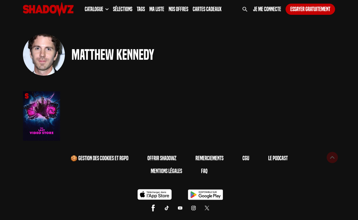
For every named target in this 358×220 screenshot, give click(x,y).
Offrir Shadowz (161, 158)
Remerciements (209, 158)
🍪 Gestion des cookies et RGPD (99, 158)
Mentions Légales (166, 171)
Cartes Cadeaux (207, 9)
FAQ (204, 171)
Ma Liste (156, 9)
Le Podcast (278, 158)
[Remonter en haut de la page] (332, 157)
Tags (141, 9)
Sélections (122, 9)
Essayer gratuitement (310, 9)
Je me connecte (267, 9)
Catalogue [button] (94, 9)
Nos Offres (178, 9)
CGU (245, 158)
